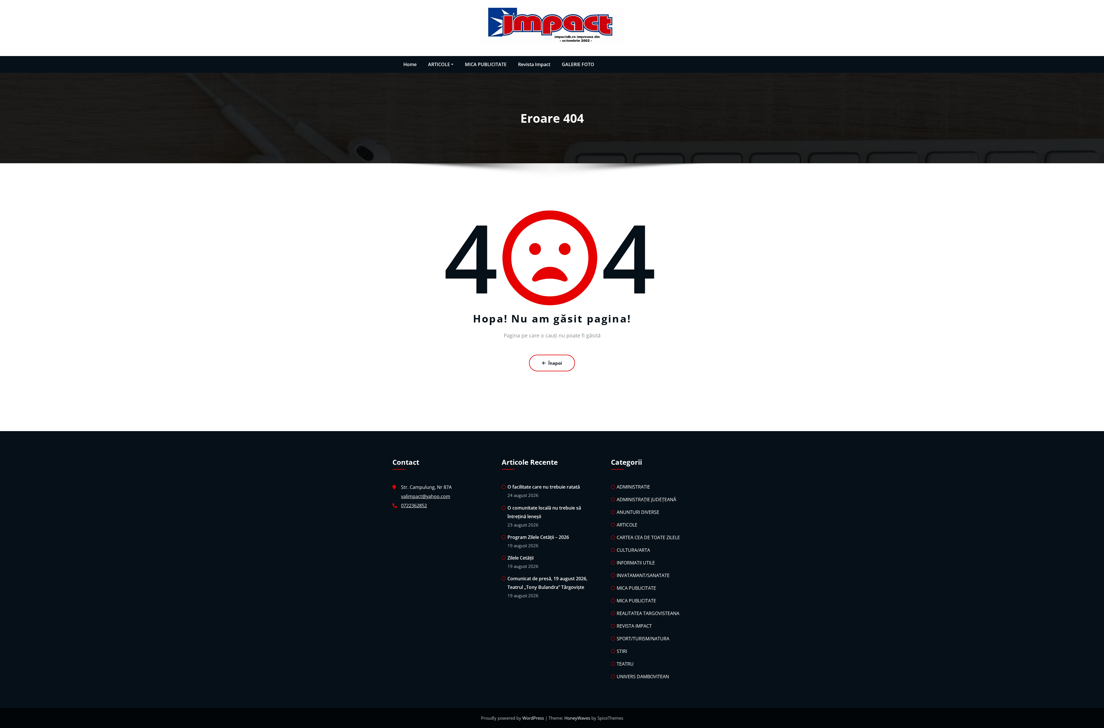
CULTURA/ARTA (633, 550)
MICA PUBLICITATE (486, 64)
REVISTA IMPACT (634, 626)
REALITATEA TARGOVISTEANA (648, 613)
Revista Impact (534, 64)
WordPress (533, 718)
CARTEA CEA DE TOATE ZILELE (648, 537)
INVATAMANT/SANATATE (643, 575)
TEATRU (625, 664)
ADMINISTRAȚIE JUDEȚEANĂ (646, 499)
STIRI (622, 651)
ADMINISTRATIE (633, 487)
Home (410, 64)
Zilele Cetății (520, 558)
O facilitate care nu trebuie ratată (543, 487)
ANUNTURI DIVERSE (638, 512)
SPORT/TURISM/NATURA (643, 638)
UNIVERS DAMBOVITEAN (643, 676)
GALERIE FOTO (578, 64)
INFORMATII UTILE (636, 563)
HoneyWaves (577, 718)
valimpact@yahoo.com (425, 496)
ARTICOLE (439, 64)
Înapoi (555, 363)
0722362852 (414, 505)
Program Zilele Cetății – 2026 (538, 537)
